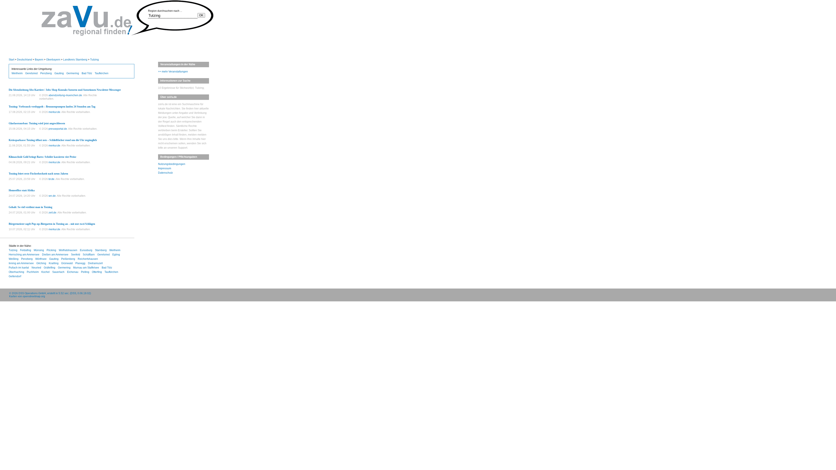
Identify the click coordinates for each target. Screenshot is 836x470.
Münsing (39, 250)
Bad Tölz (87, 73)
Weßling (14, 258)
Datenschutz (165, 172)
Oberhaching (16, 272)
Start (11, 59)
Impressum (164, 168)
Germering (72, 73)
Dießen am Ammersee (55, 254)
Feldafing (25, 250)
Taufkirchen (101, 73)
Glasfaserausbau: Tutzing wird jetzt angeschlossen (37, 123)
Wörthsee (41, 258)
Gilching (41, 263)
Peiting (85, 272)
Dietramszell (95, 263)
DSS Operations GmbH (32, 293)
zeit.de (52, 212)
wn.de (52, 195)
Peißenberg (68, 258)
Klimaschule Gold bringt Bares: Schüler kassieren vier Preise (42, 156)
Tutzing (94, 59)
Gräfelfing (49, 267)
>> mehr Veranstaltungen (173, 71)
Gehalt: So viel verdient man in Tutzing (30, 207)
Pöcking (51, 250)
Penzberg (46, 73)
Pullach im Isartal (19, 267)
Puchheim (33, 272)
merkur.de (54, 112)
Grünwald (67, 263)
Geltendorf (15, 276)
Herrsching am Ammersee (24, 254)
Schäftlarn (89, 254)
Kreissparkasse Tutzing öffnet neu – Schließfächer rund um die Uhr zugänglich (53, 140)
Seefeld (75, 254)
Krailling (54, 263)
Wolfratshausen (68, 250)
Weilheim (17, 73)
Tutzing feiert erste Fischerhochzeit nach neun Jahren (38, 173)
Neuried (36, 267)
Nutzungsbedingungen (171, 164)
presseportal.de (58, 128)
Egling (116, 254)
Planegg (80, 263)
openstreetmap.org (34, 296)
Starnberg (101, 250)
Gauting (59, 73)
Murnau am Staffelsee (86, 267)
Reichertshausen (88, 258)
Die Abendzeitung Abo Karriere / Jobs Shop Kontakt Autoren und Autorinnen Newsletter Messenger (65, 89)
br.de (51, 179)
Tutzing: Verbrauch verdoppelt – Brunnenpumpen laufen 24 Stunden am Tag (52, 106)
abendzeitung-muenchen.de (65, 95)
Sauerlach (58, 272)
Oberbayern (53, 59)
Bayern (39, 59)
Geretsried (31, 73)
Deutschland (24, 59)
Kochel (45, 272)
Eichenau (72, 272)
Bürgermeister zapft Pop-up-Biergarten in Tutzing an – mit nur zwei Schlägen (52, 223)
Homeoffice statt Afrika (22, 190)
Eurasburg (86, 250)
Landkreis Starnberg (75, 59)
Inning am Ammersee (21, 263)
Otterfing (97, 272)
